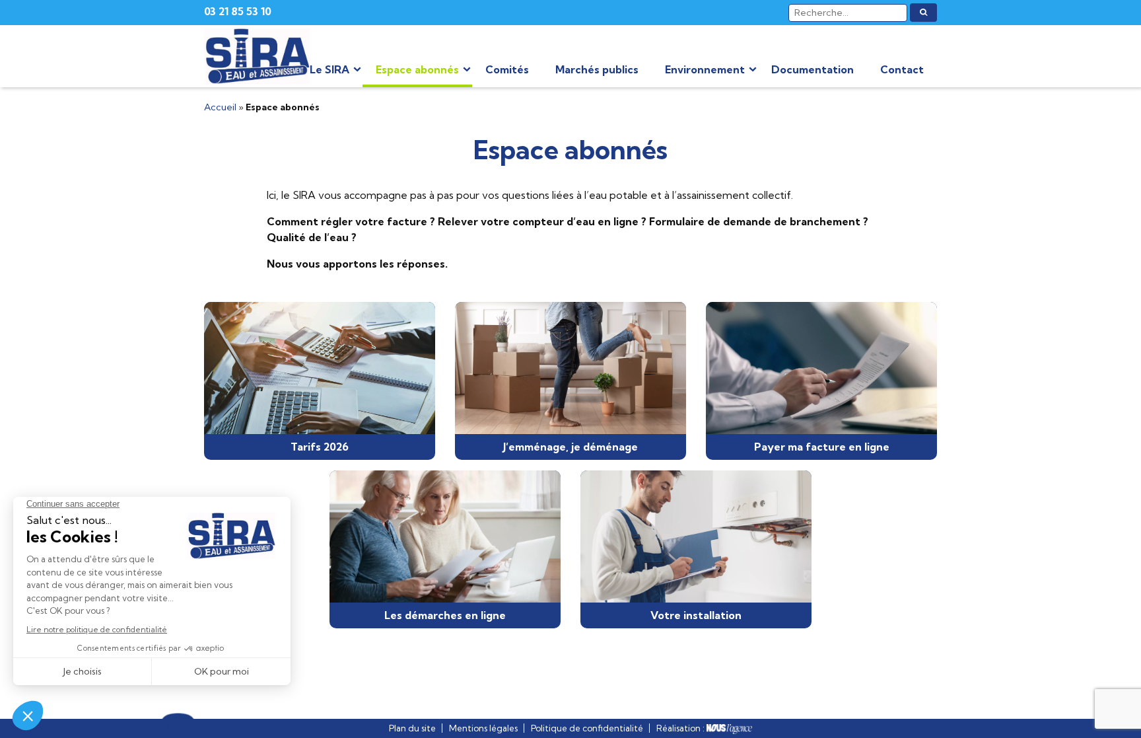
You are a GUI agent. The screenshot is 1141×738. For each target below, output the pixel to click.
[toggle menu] (357, 69)
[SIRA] (257, 56)
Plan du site (412, 728)
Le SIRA (329, 69)
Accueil (220, 107)
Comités (507, 69)
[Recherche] (923, 12)
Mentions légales (483, 728)
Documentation (812, 69)
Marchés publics (597, 69)
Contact (902, 69)
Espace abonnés (417, 69)
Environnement (705, 69)
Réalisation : (681, 728)
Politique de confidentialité (587, 728)
